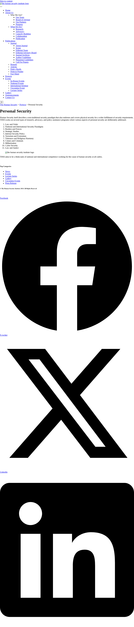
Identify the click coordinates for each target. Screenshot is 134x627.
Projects (8, 76)
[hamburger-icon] (1, 6)
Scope (18, 48)
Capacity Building (23, 34)
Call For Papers (22, 62)
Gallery (8, 93)
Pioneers (19, 24)
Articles (13, 67)
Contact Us (10, 97)
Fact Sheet (14, 74)
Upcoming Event (17, 88)
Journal (13, 43)
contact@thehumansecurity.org (23, 161)
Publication (20, 38)
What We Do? (16, 27)
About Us (9, 13)
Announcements (12, 95)
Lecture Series (16, 90)
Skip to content (6, 1)
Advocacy (20, 31)
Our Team (20, 17)
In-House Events (17, 81)
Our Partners (21, 22)
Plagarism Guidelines (24, 60)
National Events (17, 83)
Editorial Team (22, 50)
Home (7, 10)
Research (19, 29)
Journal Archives (23, 55)
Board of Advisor (23, 20)
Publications (10, 41)
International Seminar (19, 86)
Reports (13, 64)
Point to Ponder (16, 71)
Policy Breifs (15, 69)
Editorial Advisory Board (26, 53)
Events (8, 79)
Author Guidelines (23, 57)
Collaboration (21, 36)
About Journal (21, 46)
